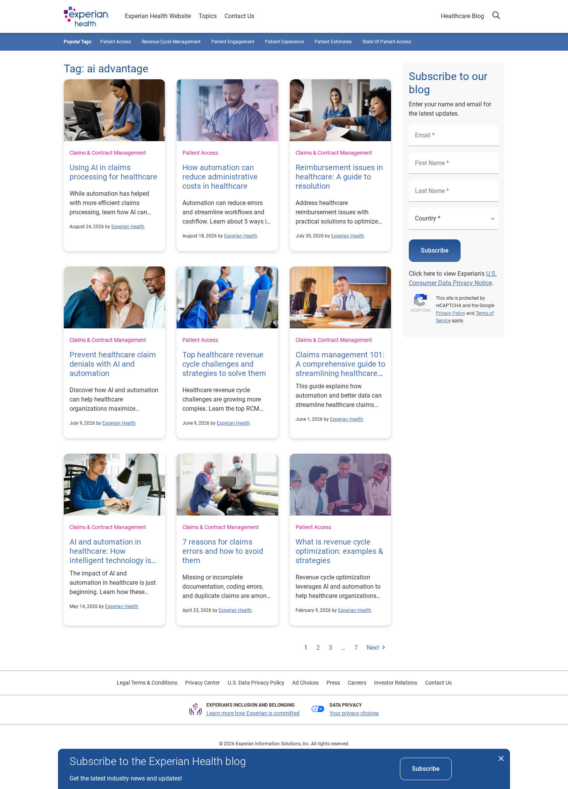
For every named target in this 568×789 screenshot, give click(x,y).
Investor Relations (395, 683)
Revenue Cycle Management (171, 41)
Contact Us (239, 16)
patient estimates (333, 41)
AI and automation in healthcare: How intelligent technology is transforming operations (111, 555)
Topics (208, 16)
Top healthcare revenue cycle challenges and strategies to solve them (224, 364)
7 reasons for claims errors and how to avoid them (222, 551)
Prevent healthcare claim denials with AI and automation (113, 364)
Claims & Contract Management (108, 153)
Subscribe (435, 250)
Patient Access (200, 153)
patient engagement (232, 41)
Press (333, 683)
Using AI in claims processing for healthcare (113, 172)
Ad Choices (305, 683)
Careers (357, 683)
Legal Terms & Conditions (147, 683)
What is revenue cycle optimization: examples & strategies (339, 551)
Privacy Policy (450, 313)
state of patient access (386, 41)
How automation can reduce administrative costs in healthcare (220, 177)
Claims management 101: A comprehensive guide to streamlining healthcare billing (340, 368)
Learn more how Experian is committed (252, 713)
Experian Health (128, 226)
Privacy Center (202, 683)
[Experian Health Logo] (86, 16)
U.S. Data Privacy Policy (256, 683)
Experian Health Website (158, 16)
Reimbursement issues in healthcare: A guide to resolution (339, 177)
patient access (115, 41)
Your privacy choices (354, 713)
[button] (496, 16)
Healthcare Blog (462, 16)
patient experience (284, 41)
